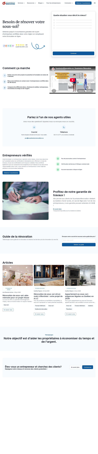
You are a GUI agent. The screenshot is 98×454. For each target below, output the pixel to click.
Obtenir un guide (79, 244)
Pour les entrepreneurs (53, 3)
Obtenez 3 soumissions (83, 3)
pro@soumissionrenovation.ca (34, 138)
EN (95, 3)
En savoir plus (57, 209)
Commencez (87, 367)
